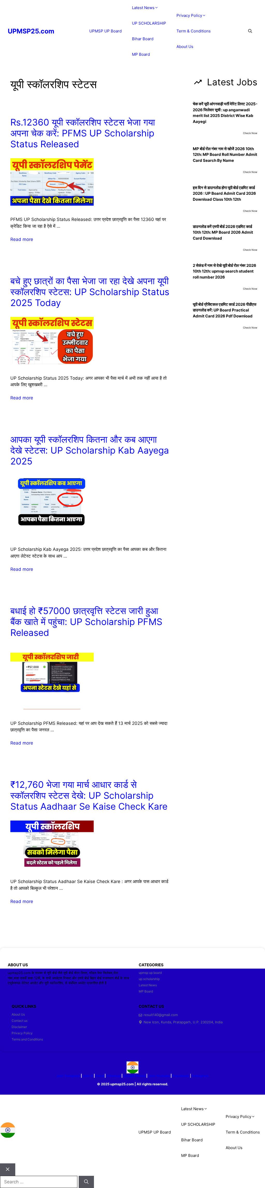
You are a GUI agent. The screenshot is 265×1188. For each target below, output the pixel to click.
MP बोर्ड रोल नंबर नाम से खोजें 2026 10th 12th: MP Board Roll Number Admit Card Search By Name (225, 154)
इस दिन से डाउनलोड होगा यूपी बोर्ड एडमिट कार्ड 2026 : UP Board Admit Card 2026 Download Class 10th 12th (224, 193)
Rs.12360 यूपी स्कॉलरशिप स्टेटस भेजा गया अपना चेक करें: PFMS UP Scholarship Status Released (82, 133)
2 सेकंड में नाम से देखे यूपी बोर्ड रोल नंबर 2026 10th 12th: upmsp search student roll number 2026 (224, 271)
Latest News (143, 7)
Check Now (250, 133)
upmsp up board (150, 973)
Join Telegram (68, 1076)
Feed (100, 1076)
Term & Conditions (193, 31)
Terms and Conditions (27, 1039)
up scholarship (149, 979)
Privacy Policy (189, 15)
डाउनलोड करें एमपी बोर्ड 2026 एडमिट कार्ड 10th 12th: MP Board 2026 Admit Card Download (223, 232)
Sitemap (114, 1076)
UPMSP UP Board (105, 31)
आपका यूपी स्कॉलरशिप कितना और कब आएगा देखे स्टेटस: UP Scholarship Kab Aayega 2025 (89, 450)
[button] (250, 31)
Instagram (200, 1076)
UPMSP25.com (31, 31)
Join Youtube (159, 1076)
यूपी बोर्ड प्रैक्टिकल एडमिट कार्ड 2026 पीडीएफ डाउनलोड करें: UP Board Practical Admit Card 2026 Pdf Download (224, 310)
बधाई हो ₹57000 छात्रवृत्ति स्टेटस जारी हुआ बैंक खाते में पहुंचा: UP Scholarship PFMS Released (86, 621)
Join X (88, 1076)
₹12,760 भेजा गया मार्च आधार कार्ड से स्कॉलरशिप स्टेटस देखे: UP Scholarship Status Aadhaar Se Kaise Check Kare (88, 795)
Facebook (181, 1076)
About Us (184, 46)
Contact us (19, 1021)
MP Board (141, 54)
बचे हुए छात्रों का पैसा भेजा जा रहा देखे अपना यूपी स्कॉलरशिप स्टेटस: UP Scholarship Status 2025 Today (89, 291)
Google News (134, 1076)
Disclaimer (19, 1027)
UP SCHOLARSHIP (149, 23)
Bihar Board (142, 38)
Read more (21, 239)
